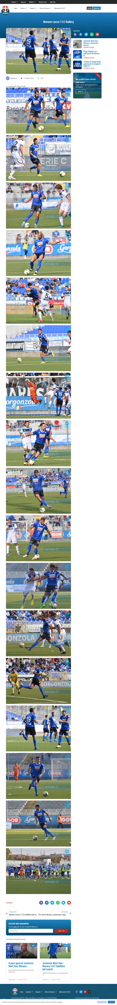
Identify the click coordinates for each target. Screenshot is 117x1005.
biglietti (80, 91)
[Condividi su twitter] (52, 903)
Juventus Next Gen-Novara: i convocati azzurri (90, 43)
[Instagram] (89, 991)
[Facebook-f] (76, 991)
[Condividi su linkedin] (47, 903)
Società (13, 2)
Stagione (32, 8)
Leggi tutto (59, 1002)
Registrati (97, 8)
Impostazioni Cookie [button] (102, 1002)
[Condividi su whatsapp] (58, 903)
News (15, 8)
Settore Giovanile (44, 8)
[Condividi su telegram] (63, 903)
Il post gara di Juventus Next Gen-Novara (21, 964)
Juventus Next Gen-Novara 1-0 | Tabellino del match (53, 966)
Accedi (89, 8)
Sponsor (23, 2)
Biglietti (31, 2)
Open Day (52, 2)
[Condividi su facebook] (41, 903)
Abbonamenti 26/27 (59, 8)
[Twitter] (81, 991)
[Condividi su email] (69, 903)
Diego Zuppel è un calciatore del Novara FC (91, 53)
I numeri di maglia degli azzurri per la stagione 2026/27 (92, 63)
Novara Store (43, 2)
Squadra (22, 8)
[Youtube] (85, 991)
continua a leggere (88, 47)
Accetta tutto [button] (111, 1002)
